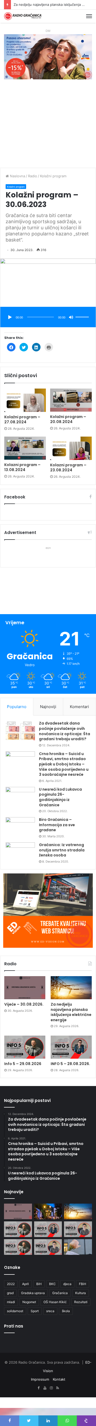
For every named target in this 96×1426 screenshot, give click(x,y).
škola (66, 1311)
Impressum (40, 1379)
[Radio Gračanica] (22, 16)
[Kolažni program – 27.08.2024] (25, 400)
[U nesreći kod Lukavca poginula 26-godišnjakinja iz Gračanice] (20, 797)
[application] (48, 317)
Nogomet (29, 1302)
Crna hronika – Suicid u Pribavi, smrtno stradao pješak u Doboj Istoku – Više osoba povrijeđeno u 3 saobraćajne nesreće (64, 764)
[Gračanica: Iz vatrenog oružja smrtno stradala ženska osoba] (20, 852)
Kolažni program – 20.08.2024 (68, 419)
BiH (39, 1284)
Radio (32, 176)
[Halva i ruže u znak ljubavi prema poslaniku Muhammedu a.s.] (78, 1247)
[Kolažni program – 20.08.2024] (71, 400)
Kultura (80, 1293)
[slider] (82, 311)
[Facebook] (38, 1388)
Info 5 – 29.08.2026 (30, 4)
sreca (50, 1311)
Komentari (79, 706)
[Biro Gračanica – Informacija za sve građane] (20, 827)
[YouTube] (45, 1388)
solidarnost (15, 1311)
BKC (52, 1284)
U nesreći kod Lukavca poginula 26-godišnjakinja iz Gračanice (60, 797)
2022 (11, 1284)
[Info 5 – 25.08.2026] (48, 1247)
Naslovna (17, 176)
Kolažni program (53, 176)
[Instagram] (51, 1388)
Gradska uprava (33, 1293)
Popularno (16, 706)
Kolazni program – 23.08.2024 (68, 467)
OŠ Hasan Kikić (55, 1302)
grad (10, 1293)
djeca (67, 1284)
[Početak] (10, 317)
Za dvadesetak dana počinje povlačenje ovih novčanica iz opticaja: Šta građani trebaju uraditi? (64, 731)
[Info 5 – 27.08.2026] (78, 1229)
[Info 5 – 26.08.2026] (18, 1247)
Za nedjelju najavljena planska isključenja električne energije (71, 1012)
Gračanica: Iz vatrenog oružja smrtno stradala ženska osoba (62, 850)
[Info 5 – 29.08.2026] (24, 1047)
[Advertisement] (48, 126)
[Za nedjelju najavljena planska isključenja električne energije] (71, 987)
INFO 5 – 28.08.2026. (70, 1063)
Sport (35, 1311)
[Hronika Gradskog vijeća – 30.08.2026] (48, 1211)
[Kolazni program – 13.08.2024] (25, 448)
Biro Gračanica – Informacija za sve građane (57, 825)
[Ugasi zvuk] (71, 317)
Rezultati (80, 1302)
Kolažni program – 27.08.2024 (22, 419)
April (25, 1284)
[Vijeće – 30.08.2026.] (24, 987)
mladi (11, 1302)
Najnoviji (48, 706)
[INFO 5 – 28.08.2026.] (71, 1047)
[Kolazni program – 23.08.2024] (71, 448)
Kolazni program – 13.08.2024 (22, 467)
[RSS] (57, 1388)
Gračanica (60, 1293)
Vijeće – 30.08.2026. (23, 1004)
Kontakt (59, 1379)
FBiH (82, 1284)
